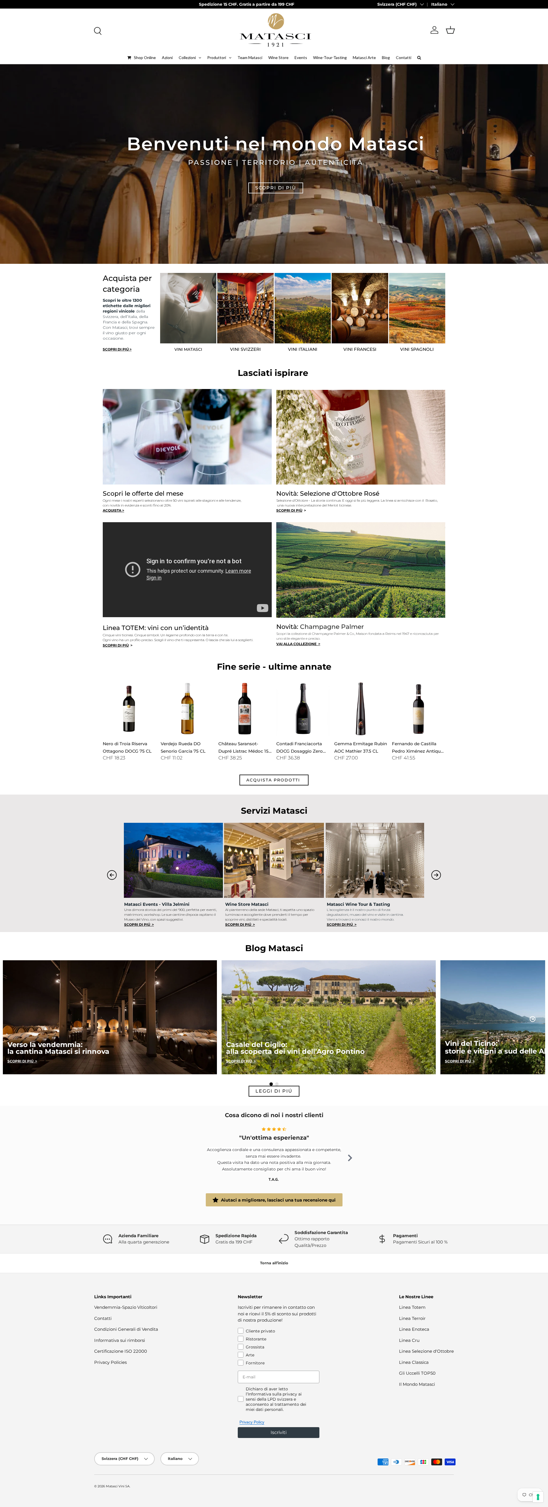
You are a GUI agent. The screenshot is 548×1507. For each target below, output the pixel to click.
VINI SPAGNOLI (417, 349)
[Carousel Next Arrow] (436, 875)
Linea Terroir (412, 1318)
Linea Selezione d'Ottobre (426, 1351)
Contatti (103, 1318)
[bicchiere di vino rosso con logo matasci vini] (188, 308)
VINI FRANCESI (359, 349)
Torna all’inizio (274, 1263)
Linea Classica (414, 1362)
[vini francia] (360, 308)
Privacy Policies (110, 1362)
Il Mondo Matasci (417, 1384)
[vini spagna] (417, 308)
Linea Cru (409, 1340)
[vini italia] (303, 308)
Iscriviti (279, 1432)
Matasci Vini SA (118, 1486)
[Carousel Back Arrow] (112, 875)
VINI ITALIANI (302, 349)
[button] (450, 30)
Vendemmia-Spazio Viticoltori (125, 1307)
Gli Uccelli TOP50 (417, 1373)
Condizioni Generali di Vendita (126, 1329)
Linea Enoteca (414, 1329)
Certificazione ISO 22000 (120, 1351)
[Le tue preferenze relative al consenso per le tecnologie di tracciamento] (538, 1497)
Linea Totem (412, 1307)
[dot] (271, 1084)
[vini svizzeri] (245, 308)
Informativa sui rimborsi (119, 1340)
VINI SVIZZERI (245, 349)
